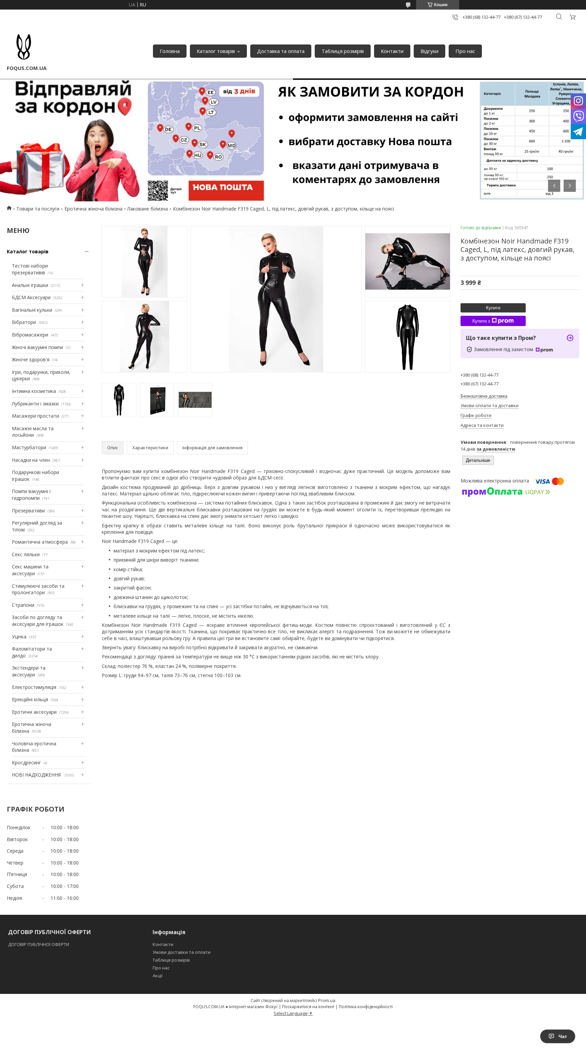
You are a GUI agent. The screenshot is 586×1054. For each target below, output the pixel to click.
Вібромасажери (30, 334)
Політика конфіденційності (366, 1007)
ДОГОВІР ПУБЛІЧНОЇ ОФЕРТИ (39, 944)
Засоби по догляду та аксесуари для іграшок (37, 620)
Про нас (465, 51)
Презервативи (28, 510)
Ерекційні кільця (30, 699)
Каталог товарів (216, 51)
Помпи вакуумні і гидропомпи (31, 494)
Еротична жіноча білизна (93, 208)
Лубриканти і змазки (35, 403)
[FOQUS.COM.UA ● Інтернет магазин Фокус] (24, 48)
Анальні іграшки (30, 285)
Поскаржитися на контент (308, 1007)
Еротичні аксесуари (34, 712)
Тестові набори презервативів (30, 269)
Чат (563, 1036)
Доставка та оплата (281, 51)
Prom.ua (326, 1000)
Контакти (392, 51)
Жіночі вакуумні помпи (37, 347)
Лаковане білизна (147, 208)
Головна (170, 51)
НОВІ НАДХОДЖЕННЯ (37, 774)
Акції (157, 976)
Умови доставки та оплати (182, 952)
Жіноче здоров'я (31, 359)
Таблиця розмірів (342, 51)
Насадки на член (31, 460)
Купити (493, 307)
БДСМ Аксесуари (31, 297)
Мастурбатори (29, 447)
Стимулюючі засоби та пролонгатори (38, 589)
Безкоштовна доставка (484, 396)
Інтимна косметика (34, 391)
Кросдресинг (26, 762)
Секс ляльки (26, 554)
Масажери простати (35, 416)
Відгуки (429, 51)
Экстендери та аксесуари (28, 671)
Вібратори (24, 322)
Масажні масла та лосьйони (33, 431)
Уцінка (19, 636)
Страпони (23, 605)
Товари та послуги (37, 208)
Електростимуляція (34, 687)
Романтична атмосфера (40, 542)
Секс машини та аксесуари (30, 570)
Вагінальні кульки (32, 310)
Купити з (481, 321)
